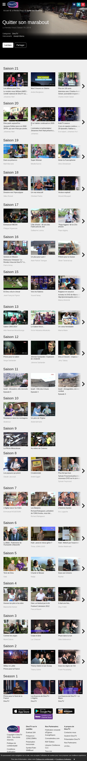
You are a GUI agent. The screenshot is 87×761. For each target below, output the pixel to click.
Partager (20, 45)
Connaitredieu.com (52, 738)
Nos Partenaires (70, 743)
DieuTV (15, 34)
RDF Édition (49, 742)
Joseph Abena (18, 36)
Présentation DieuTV (72, 739)
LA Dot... (67, 746)
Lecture (8, 45)
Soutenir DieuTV (70, 736)
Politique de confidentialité (45, 759)
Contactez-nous (70, 732)
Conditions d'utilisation (63, 759)
